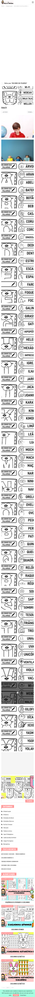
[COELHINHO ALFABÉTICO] (17, 943)
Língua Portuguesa (8, 841)
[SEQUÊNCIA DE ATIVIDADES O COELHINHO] (17, 889)
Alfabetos (6, 814)
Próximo (30, 112)
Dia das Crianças (7, 824)
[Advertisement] (17, 25)
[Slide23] (17, 126)
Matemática (6, 844)
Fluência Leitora (7, 831)
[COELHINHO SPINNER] (17, 916)
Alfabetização (7, 811)
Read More (23, 995)
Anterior (5, 112)
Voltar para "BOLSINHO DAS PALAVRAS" (15, 83)
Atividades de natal (8, 818)
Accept (16, 995)
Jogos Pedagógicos (8, 834)
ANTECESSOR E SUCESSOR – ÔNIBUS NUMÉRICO (13, 854)
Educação (5, 827)
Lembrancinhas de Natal (9, 837)
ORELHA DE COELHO (6, 869)
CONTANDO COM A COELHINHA (8, 865)
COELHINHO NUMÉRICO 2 (7, 858)
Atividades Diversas (8, 821)
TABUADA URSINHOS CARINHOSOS (9, 861)
